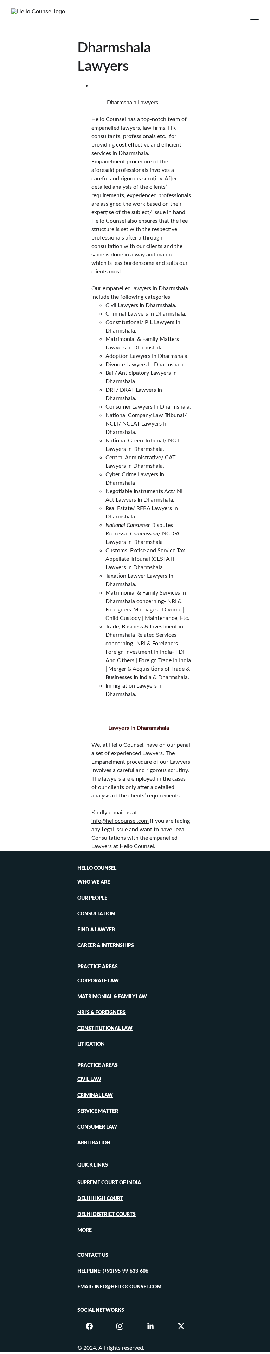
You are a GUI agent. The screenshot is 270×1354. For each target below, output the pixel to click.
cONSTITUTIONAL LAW (105, 1028)
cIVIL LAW (89, 1079)
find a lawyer (96, 929)
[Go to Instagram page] (123, 1326)
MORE (84, 1230)
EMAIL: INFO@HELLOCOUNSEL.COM (119, 1287)
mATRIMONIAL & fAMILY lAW (112, 996)
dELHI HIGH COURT (100, 1198)
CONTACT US (92, 1255)
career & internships (105, 945)
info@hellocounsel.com (120, 821)
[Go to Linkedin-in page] (154, 1326)
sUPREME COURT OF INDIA (109, 1182)
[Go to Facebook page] (93, 1326)
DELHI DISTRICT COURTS (106, 1214)
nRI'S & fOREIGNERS (101, 1012)
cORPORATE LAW (98, 981)
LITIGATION (91, 1044)
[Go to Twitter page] (181, 1326)
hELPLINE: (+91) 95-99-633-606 (112, 1271)
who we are (93, 882)
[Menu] (254, 17)
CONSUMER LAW (97, 1127)
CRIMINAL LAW (95, 1095)
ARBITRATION (93, 1143)
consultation (96, 914)
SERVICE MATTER (97, 1111)
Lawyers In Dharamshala (138, 728)
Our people (92, 898)
